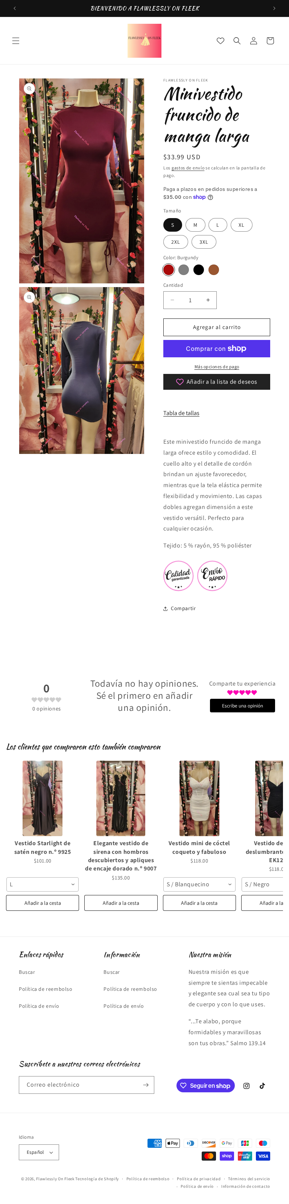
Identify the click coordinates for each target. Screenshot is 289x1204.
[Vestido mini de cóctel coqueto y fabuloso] (199, 798)
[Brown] (213, 269)
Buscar (27, 972)
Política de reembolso (46, 989)
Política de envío (39, 1006)
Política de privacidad (199, 1178)
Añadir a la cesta (42, 903)
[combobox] (42, 884)
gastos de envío (188, 168)
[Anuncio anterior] (14, 8)
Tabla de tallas (181, 413)
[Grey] (183, 269)
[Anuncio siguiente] (274, 8)
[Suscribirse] (145, 1085)
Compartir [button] (183, 608)
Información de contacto (245, 1186)
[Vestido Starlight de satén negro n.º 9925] (42, 798)
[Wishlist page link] (220, 41)
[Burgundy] (168, 269)
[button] (16, 40)
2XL (175, 241)
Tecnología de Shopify (97, 1178)
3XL (203, 241)
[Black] (198, 269)
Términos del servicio (249, 1178)
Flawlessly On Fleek (55, 1178)
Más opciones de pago (217, 366)
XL (242, 224)
